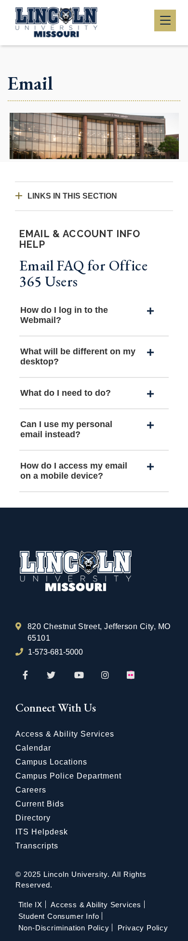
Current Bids (39, 804)
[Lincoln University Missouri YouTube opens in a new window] (79, 675)
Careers (30, 790)
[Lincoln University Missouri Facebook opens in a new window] (25, 675)
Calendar (33, 748)
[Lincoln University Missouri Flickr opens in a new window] (131, 675)
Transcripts (36, 846)
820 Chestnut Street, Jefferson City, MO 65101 (99, 632)
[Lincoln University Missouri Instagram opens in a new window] (105, 675)
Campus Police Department (68, 776)
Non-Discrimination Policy (63, 928)
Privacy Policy (143, 928)
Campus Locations (51, 762)
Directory (33, 818)
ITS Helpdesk (41, 832)
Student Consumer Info (58, 916)
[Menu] (165, 20)
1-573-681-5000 (55, 652)
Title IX (30, 905)
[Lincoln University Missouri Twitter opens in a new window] (51, 675)
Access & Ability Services (64, 734)
